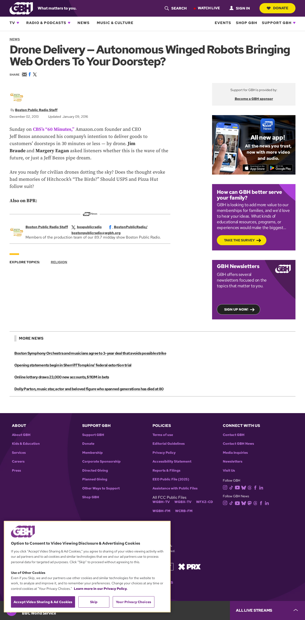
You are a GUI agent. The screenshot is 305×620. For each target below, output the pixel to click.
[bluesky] (243, 487)
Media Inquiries (235, 453)
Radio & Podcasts (46, 22)
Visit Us (229, 471)
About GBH (21, 435)
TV (12, 22)
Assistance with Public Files (175, 488)
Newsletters (232, 461)
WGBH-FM (161, 511)
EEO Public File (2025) (170, 479)
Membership (92, 453)
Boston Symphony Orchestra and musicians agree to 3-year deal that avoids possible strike (90, 353)
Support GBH (276, 22)
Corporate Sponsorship (101, 461)
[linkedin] (261, 487)
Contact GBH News (238, 444)
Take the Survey (239, 240)
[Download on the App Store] (255, 167)
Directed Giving (95, 471)
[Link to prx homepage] (189, 566)
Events (223, 22)
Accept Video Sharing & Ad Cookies (43, 602)
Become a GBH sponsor (254, 99)
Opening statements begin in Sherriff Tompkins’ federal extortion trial (72, 365)
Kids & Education (26, 444)
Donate (280, 8)
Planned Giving (94, 479)
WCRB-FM (184, 511)
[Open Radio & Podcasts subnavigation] (69, 23)
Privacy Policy (164, 453)
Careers (18, 461)
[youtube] (237, 486)
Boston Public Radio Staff (36, 110)
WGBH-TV (161, 502)
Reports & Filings (166, 471)
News (83, 22)
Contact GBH (233, 435)
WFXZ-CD (204, 502)
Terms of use (162, 435)
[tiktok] (231, 487)
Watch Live (209, 8)
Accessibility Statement (171, 461)
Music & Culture (115, 22)
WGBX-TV (182, 502)
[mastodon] (250, 502)
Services (19, 453)
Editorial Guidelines (168, 444)
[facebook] (255, 487)
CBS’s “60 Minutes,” (53, 129)
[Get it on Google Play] (280, 167)
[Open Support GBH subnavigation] (294, 23)
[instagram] (225, 487)
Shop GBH (246, 22)
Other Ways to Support (101, 488)
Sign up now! (236, 309)
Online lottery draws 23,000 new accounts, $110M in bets (61, 377)
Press (16, 471)
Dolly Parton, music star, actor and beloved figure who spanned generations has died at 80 (88, 388)
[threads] (250, 487)
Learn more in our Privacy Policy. (100, 588)
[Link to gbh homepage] (21, 7)
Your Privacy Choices (133, 602)
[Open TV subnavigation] (18, 23)
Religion (59, 262)
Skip (93, 602)
